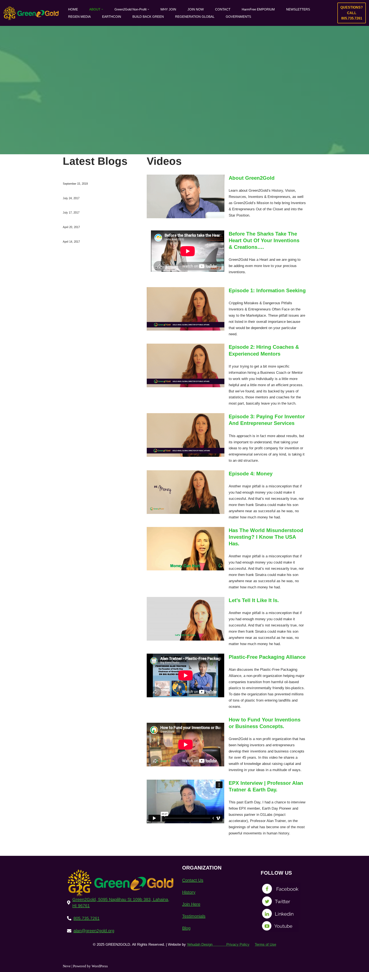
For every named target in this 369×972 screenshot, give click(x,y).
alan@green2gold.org (93, 930)
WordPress (100, 966)
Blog (186, 928)
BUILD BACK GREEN (148, 16)
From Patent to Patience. (81, 206)
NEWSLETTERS (298, 9)
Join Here (191, 904)
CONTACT (222, 9)
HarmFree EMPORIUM (258, 9)
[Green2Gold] (32, 12)
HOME (73, 9)
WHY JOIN (168, 9)
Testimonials (193, 916)
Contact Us (192, 880)
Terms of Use (265, 944)
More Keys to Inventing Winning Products (94, 235)
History (188, 892)
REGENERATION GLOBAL (194, 16)
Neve (67, 966)
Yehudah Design (206, 944)
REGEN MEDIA (79, 16)
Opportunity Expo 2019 (80, 177)
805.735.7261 (86, 918)
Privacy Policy (237, 944)
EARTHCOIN (111, 16)
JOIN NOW (195, 9)
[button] (102, 9)
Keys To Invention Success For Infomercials (96, 221)
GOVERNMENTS (238, 16)
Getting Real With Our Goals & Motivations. (95, 192)
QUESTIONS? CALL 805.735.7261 (351, 13)
